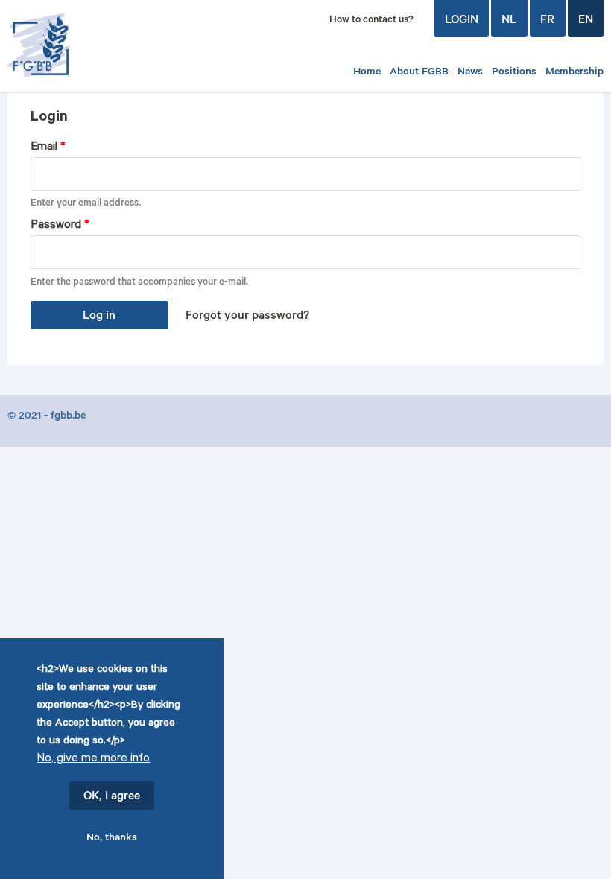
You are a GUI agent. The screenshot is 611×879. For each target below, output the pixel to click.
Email (48, 148)
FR (547, 21)
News (470, 73)
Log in (99, 316)
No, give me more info (93, 759)
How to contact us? (371, 20)
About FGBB (419, 73)
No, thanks (111, 839)
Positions (514, 73)
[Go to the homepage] (62, 45)
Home (367, 73)
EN (585, 21)
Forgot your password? (247, 316)
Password (60, 226)
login (461, 21)
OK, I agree (111, 797)
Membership (574, 73)
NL (508, 21)
